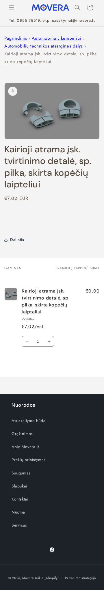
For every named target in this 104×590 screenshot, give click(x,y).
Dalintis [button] (17, 239)
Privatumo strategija (80, 578)
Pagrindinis (15, 38)
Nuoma (18, 512)
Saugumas (21, 473)
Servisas (19, 525)
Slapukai (19, 486)
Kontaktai (20, 499)
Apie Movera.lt (25, 447)
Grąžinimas (22, 433)
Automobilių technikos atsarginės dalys (43, 46)
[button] (11, 7)
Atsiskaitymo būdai (29, 420)
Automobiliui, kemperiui (56, 38)
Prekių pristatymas (29, 460)
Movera (28, 577)
